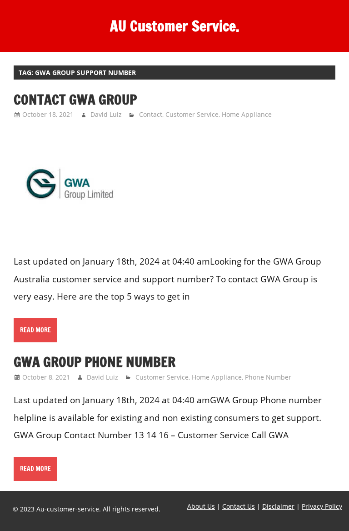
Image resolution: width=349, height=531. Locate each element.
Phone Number (268, 377)
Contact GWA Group (75, 99)
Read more (35, 330)
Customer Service (192, 114)
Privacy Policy (322, 506)
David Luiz (106, 114)
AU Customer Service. (174, 25)
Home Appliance (247, 114)
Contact (150, 114)
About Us (201, 506)
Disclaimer (278, 506)
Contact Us (238, 506)
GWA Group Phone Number (94, 361)
